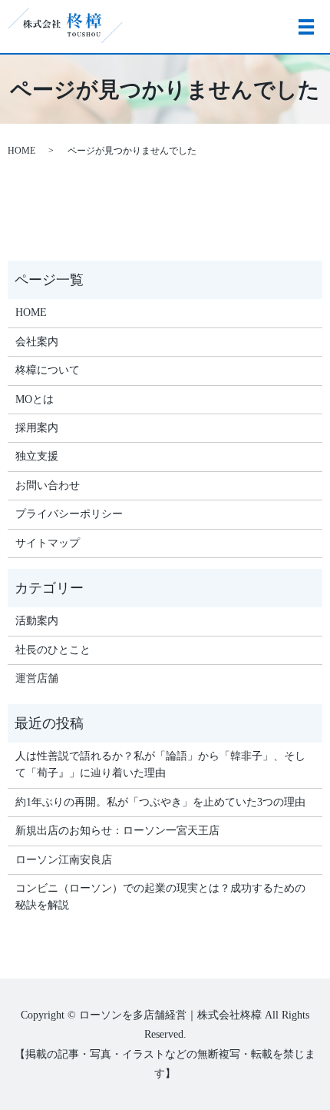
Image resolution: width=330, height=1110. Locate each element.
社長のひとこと (53, 650)
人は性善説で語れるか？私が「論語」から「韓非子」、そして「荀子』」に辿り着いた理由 (160, 764)
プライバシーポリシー (69, 514)
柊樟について (47, 370)
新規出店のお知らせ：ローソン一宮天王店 (117, 830)
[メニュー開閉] (306, 27)
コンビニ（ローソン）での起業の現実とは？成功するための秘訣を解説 (160, 896)
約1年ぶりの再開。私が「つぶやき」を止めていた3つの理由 (160, 802)
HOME (21, 150)
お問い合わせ (47, 485)
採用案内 (36, 428)
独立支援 (36, 456)
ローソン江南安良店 (63, 860)
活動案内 (36, 620)
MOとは (34, 399)
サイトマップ (47, 543)
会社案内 (36, 341)
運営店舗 (36, 678)
